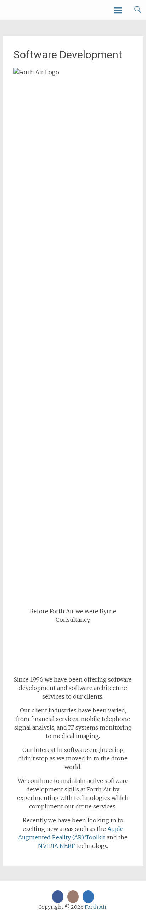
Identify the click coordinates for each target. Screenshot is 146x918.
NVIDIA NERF (56, 845)
